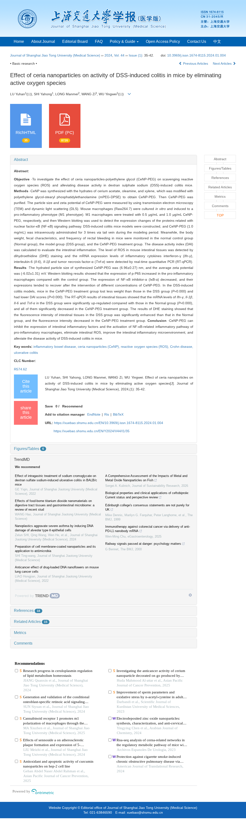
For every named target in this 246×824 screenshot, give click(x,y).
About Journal (43, 41)
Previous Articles (195, 63)
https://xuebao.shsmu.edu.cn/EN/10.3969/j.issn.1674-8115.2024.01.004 (108, 423)
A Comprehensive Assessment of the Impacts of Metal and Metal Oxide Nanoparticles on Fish (146, 478)
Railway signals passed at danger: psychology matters (143, 543)
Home (19, 41)
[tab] (103, 159)
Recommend (72, 406)
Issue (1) (135, 55)
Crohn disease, (181, 347)
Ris (106, 414)
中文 (217, 41)
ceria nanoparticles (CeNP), (99, 347)
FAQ (99, 41)
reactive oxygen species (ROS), (145, 347)
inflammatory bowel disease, (55, 347)
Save (49, 406)
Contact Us (196, 41)
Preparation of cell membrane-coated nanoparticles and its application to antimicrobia (55, 549)
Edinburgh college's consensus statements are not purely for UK (147, 507)
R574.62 (20, 369)
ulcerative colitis (26, 353)
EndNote (93, 414)
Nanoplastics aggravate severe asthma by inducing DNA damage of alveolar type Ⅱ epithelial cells (54, 528)
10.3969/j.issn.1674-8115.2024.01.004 (196, 55)
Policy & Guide (123, 41)
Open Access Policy (163, 41)
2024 (108, 55)
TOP (220, 215)
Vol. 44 (119, 55)
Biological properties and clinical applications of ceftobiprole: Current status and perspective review (147, 495)
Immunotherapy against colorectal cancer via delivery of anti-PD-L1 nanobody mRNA (147, 529)
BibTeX (118, 414)
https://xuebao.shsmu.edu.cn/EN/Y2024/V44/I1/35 (91, 431)
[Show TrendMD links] (190, 595)
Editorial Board (75, 41)
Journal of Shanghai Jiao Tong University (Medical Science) (55, 55)
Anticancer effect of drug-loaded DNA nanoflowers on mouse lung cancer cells (57, 569)
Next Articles (223, 63)
